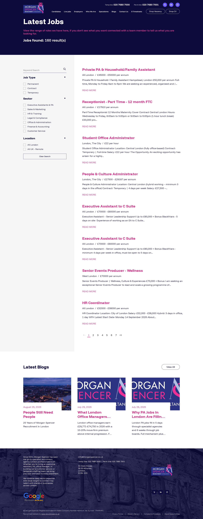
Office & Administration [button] (39, 122)
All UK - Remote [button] (35, 149)
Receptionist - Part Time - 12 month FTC (117, 101)
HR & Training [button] (34, 113)
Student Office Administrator (108, 137)
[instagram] (177, 5)
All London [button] (32, 144)
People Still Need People (38, 414)
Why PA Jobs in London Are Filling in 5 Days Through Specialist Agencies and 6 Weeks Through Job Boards (149, 414)
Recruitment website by (41, 514)
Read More (89, 90)
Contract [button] (31, 88)
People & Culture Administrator (110, 174)
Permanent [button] (33, 84)
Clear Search (44, 156)
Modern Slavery (133, 514)
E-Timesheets (136, 11)
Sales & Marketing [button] (36, 109)
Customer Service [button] (36, 131)
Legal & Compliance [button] (37, 118)
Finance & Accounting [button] (38, 126)
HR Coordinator (96, 302)
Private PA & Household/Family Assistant (118, 69)
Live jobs (67, 11)
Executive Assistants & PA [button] (40, 105)
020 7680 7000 (122, 4)
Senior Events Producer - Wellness (112, 270)
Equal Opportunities (172, 514)
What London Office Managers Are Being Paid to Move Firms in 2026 (94, 414)
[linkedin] (171, 5)
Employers (78, 11)
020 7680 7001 (150, 4)
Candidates (56, 11)
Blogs (114, 11)
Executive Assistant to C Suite (108, 206)
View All (170, 366)
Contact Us (123, 11)
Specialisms (103, 11)
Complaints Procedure (152, 514)
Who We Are (91, 11)
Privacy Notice (117, 514)
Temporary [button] (33, 92)
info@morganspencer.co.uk (90, 457)
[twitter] (165, 5)
